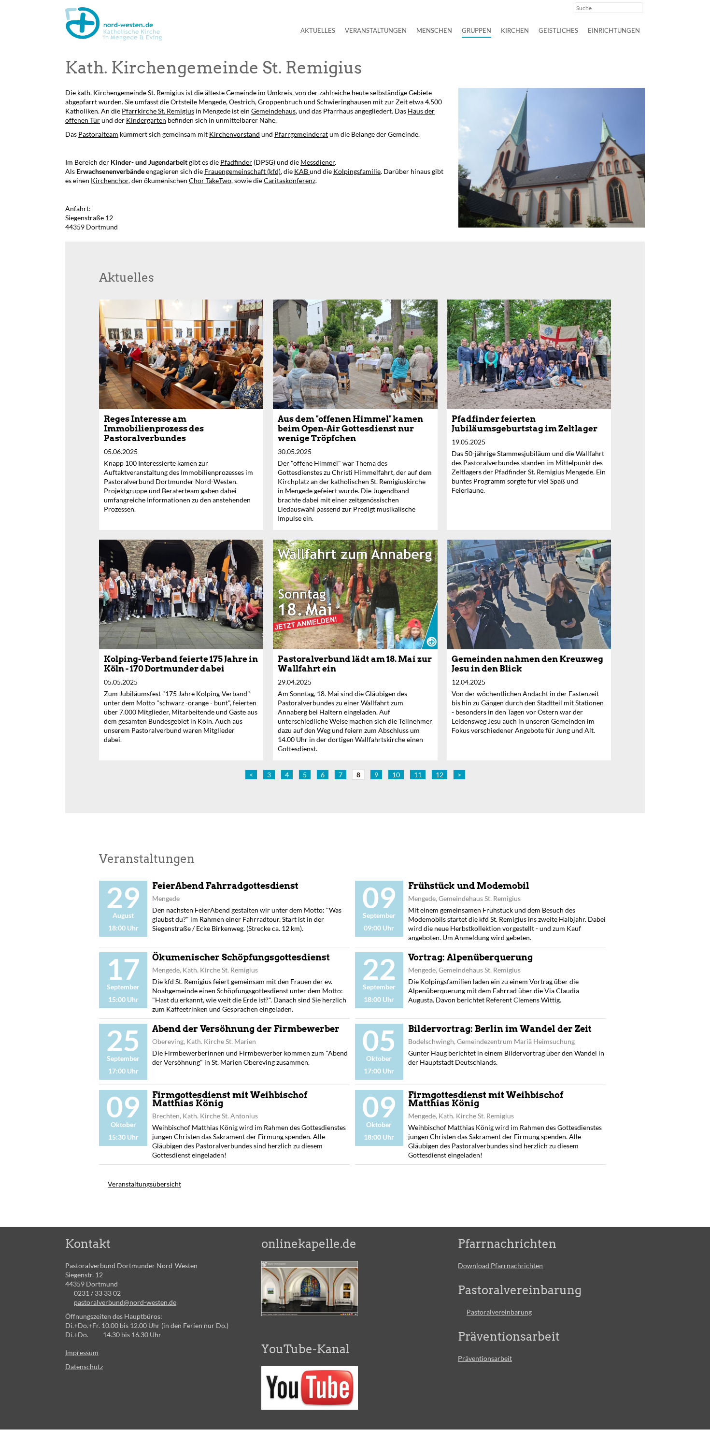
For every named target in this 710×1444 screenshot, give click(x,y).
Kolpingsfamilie (357, 171)
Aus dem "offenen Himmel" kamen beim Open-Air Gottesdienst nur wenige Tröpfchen (350, 428)
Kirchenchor (109, 180)
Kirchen (515, 30)
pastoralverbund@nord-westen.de (125, 1302)
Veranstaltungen (376, 30)
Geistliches (558, 30)
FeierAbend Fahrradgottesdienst (225, 886)
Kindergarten (146, 120)
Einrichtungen (614, 30)
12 (439, 775)
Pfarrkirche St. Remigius (158, 111)
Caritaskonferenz (289, 180)
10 (396, 775)
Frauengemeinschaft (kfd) (242, 171)
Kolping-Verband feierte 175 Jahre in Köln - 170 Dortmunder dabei (181, 663)
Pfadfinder (236, 162)
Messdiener (317, 162)
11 (418, 775)
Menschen (434, 30)
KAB (302, 171)
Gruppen (476, 30)
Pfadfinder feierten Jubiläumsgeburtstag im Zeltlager (524, 423)
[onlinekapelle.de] (309, 1288)
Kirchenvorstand (234, 134)
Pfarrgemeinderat (301, 134)
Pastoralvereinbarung (499, 1312)
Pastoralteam (98, 134)
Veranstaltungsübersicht (144, 1184)
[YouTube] (309, 1388)
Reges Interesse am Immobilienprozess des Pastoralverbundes (154, 428)
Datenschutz (84, 1366)
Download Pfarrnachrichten (500, 1265)
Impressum (82, 1352)
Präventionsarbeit (485, 1358)
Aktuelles (317, 30)
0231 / (84, 1293)
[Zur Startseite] (113, 24)
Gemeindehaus (273, 111)
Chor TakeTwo (210, 180)
